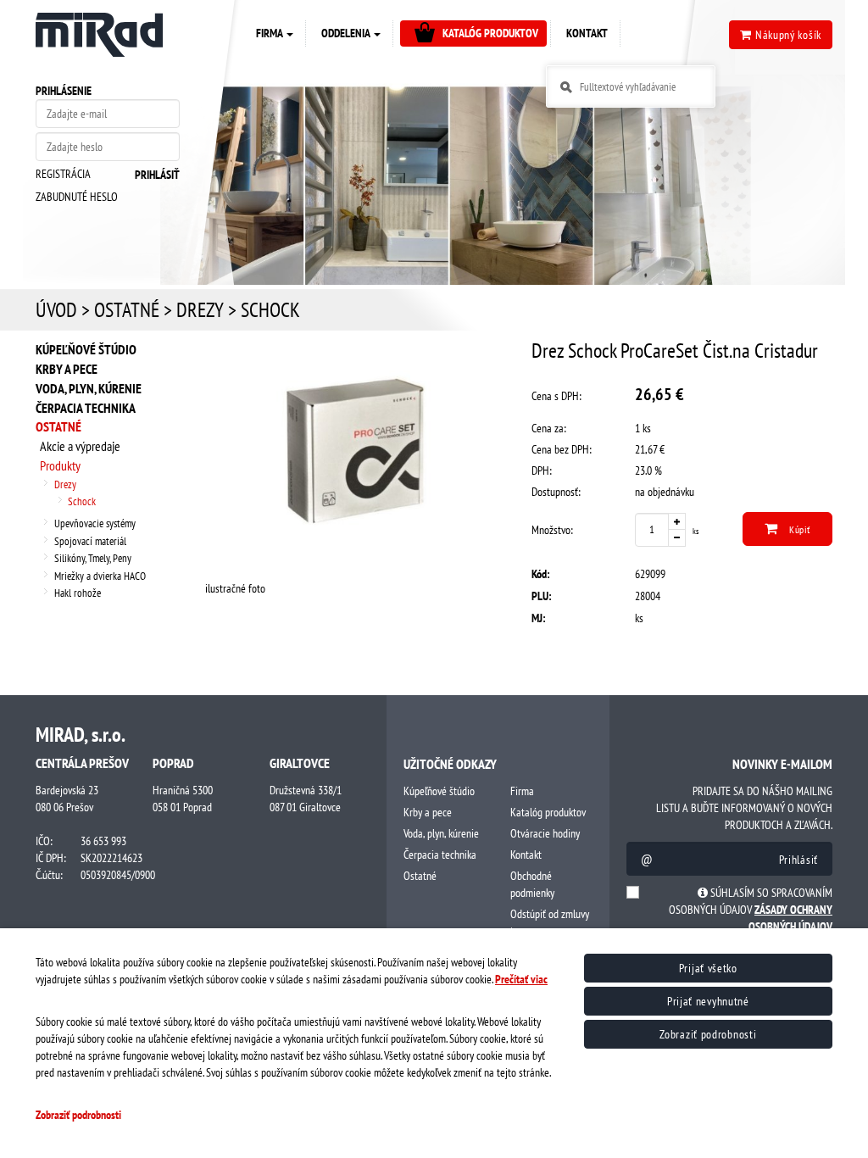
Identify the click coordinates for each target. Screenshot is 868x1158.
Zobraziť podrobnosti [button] (78, 1114)
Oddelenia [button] (346, 33)
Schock (270, 310)
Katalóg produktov (548, 812)
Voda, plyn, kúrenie (89, 388)
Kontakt (526, 854)
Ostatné (126, 310)
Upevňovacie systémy (95, 523)
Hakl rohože (77, 593)
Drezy (200, 310)
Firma (522, 791)
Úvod (56, 310)
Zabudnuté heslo (77, 196)
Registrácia (63, 173)
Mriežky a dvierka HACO (100, 576)
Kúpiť (798, 529)
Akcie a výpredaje (80, 445)
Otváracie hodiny (545, 833)
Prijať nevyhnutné (708, 1001)
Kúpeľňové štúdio (86, 349)
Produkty (60, 465)
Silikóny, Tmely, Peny (92, 558)
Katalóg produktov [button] (490, 33)
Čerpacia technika (86, 407)
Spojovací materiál (90, 541)
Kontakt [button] (587, 33)
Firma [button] (270, 33)
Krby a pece (66, 368)
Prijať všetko (708, 968)
